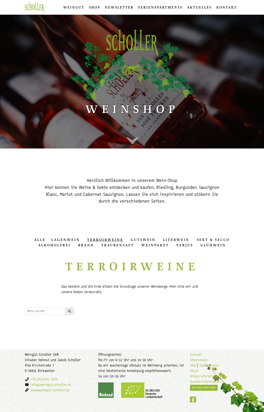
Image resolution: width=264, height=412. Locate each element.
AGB (193, 366)
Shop (94, 7)
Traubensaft (117, 245)
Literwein (176, 239)
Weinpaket (155, 245)
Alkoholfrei (54, 245)
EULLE (194, 371)
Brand (86, 245)
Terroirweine (105, 239)
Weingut (73, 7)
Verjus (184, 245)
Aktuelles (199, 7)
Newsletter (119, 7)
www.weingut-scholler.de (50, 390)
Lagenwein (65, 239)
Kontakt (226, 7)
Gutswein (143, 239)
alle (40, 239)
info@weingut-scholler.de (50, 385)
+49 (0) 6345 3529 (44, 379)
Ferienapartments (160, 7)
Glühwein (213, 245)
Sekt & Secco (213, 239)
